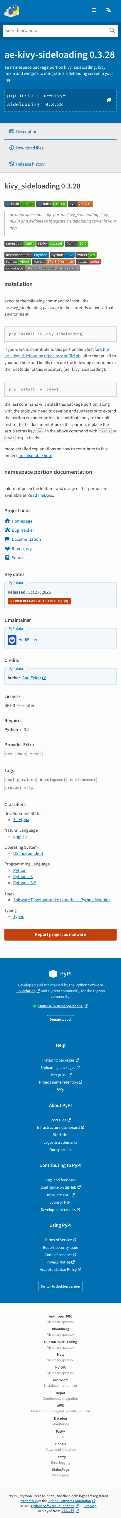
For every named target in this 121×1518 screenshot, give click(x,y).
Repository (22, 548)
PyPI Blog (58, 1120)
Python (19, 870)
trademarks (29, 1501)
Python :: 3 (23, 876)
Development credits (58, 1209)
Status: (60, 1006)
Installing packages (58, 1060)
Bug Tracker (23, 530)
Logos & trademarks (60, 1142)
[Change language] (109, 10)
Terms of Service (58, 1240)
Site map (90, 1506)
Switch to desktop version (60, 1286)
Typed (18, 916)
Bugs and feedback (60, 1180)
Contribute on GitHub (58, 1187)
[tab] (60, 132)
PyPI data (16, 582)
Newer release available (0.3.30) (39, 601)
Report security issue (60, 1247)
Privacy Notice (58, 1262)
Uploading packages (58, 1067)
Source (18, 558)
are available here (35, 455)
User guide (58, 1075)
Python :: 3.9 (24, 883)
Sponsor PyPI (60, 1202)
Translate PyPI (58, 1195)
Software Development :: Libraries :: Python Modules (61, 900)
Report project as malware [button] (60, 934)
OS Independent (28, 853)
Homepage (22, 521)
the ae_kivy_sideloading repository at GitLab (56, 352)
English (20, 836)
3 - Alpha (21, 819)
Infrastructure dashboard (58, 1127)
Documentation (26, 539)
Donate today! (60, 1019)
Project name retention (58, 1082)
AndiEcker (31, 678)
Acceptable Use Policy (58, 1269)
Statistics (60, 1135)
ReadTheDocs (40, 495)
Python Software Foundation (69, 1501)
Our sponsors (60, 1150)
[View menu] (94, 10)
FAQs (60, 1089)
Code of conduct (58, 1255)
